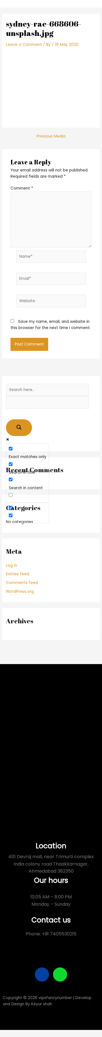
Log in (11, 565)
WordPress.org (20, 591)
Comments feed (22, 582)
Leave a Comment (24, 44)
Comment (21, 188)
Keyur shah (41, 1004)
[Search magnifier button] (19, 427)
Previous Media (51, 136)
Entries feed (17, 574)
